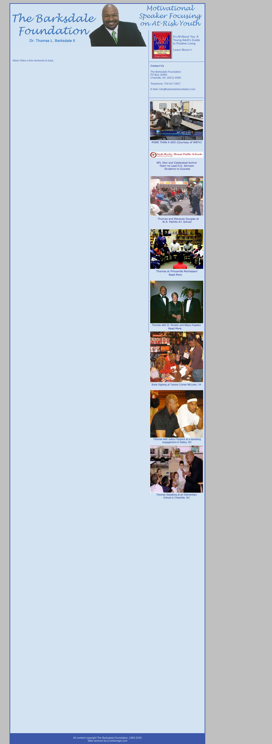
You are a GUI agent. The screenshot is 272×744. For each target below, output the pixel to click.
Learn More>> (182, 49)
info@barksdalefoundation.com (177, 89)
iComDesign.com (117, 740)
